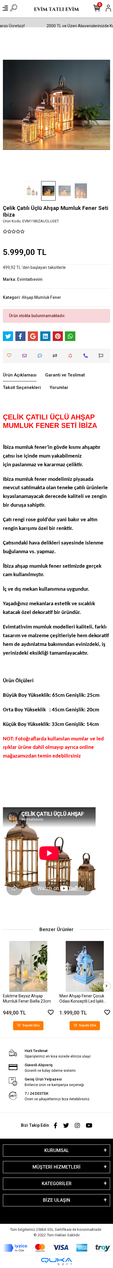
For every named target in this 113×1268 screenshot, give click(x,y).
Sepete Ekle (31, 1025)
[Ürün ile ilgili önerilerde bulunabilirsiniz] (102, 355)
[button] (11, 104)
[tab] (20, 375)
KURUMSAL (56, 1150)
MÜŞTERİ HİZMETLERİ (56, 1167)
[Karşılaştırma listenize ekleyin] (56, 355)
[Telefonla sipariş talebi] (87, 355)
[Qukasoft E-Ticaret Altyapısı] (56, 1261)
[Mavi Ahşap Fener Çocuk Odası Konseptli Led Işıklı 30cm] (84, 966)
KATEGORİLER (57, 1183)
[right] (107, 986)
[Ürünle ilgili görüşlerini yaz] (41, 355)
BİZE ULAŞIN (56, 1200)
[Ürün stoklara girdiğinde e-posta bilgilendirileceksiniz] (71, 355)
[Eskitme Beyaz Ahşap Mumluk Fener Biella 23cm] (28, 966)
